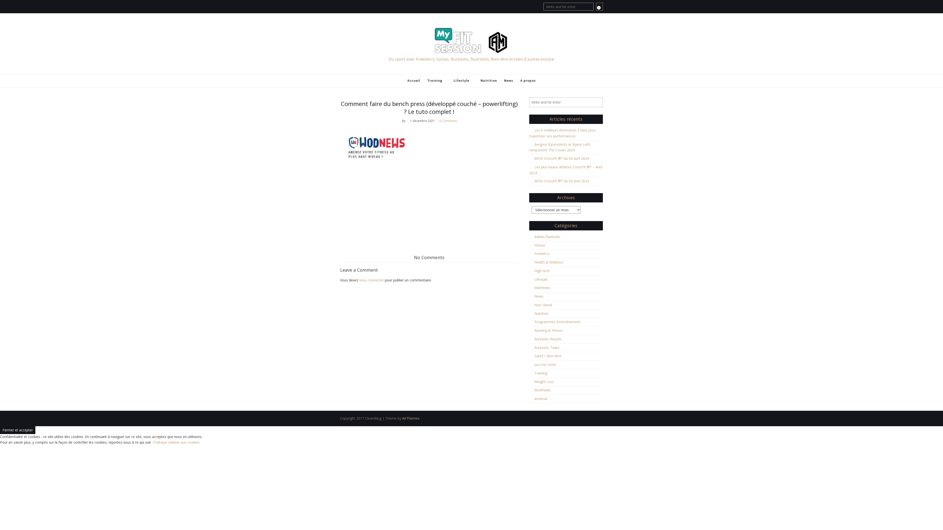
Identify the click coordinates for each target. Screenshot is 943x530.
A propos (528, 80)
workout (541, 398)
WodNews (542, 390)
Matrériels (542, 287)
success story (545, 364)
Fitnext (539, 245)
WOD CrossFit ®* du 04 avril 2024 (561, 158)
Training (434, 80)
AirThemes (410, 418)
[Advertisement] (429, 206)
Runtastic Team (546, 347)
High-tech (542, 270)
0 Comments (448, 121)
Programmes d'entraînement (557, 321)
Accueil (413, 80)
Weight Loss (544, 381)
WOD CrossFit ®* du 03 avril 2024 (561, 181)
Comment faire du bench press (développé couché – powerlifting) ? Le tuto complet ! (429, 108)
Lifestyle (461, 80)
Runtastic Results (548, 339)
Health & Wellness (548, 262)
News (508, 80)
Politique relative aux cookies (176, 442)
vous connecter (371, 280)
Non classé (543, 305)
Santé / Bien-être (547, 356)
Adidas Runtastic (547, 236)
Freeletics (542, 253)
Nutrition (489, 80)
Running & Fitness (548, 330)
